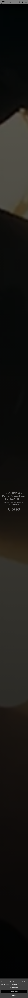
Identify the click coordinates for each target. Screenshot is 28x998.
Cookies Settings (14, 987)
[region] (14, 988)
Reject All (14, 995)
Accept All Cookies (14, 991)
